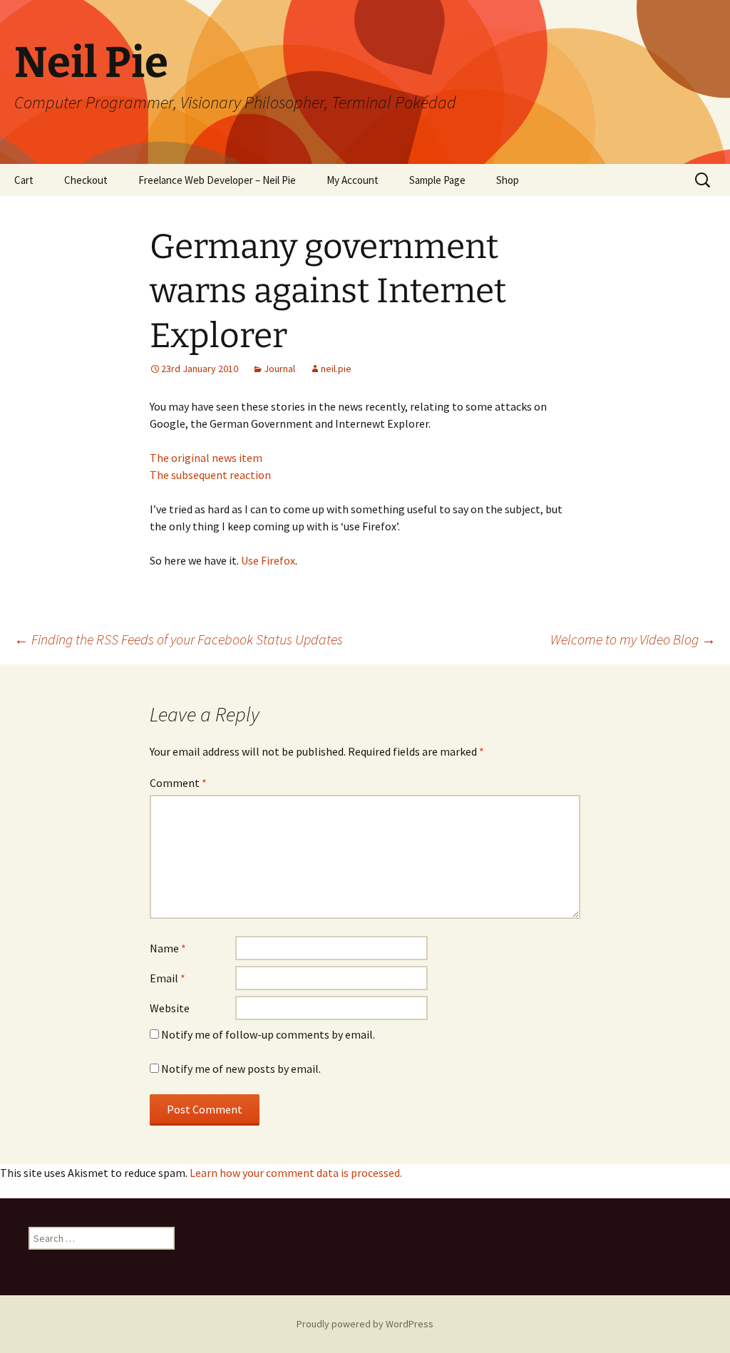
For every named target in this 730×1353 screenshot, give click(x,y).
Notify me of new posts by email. (241, 1068)
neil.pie (336, 368)
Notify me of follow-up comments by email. (268, 1034)
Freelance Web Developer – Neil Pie (217, 180)
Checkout (86, 180)
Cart (24, 180)
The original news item (206, 458)
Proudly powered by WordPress (365, 1323)
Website (170, 1008)
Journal (279, 368)
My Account (353, 180)
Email (167, 978)
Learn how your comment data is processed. (296, 1173)
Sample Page (437, 180)
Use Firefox (268, 560)
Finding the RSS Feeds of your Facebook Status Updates (178, 639)
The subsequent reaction (210, 475)
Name (168, 948)
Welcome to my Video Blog (633, 639)
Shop (507, 180)
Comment (178, 783)
